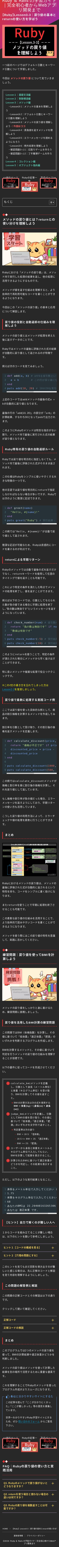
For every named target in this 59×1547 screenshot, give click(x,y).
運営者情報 (18, 1536)
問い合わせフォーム (29, 1421)
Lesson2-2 (8, 689)
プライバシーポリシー (36, 1536)
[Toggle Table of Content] (50, 202)
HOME (5, 1529)
